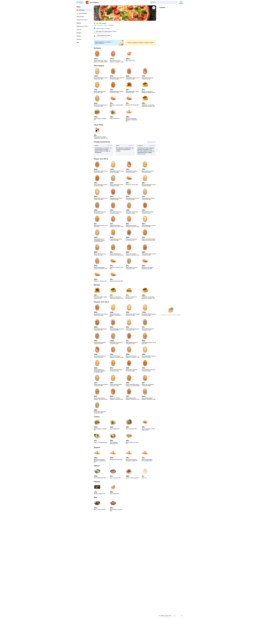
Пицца (95, 25)
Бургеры (105, 25)
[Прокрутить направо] (156, 149)
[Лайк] (153, 7)
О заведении (110, 25)
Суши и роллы (100, 25)
